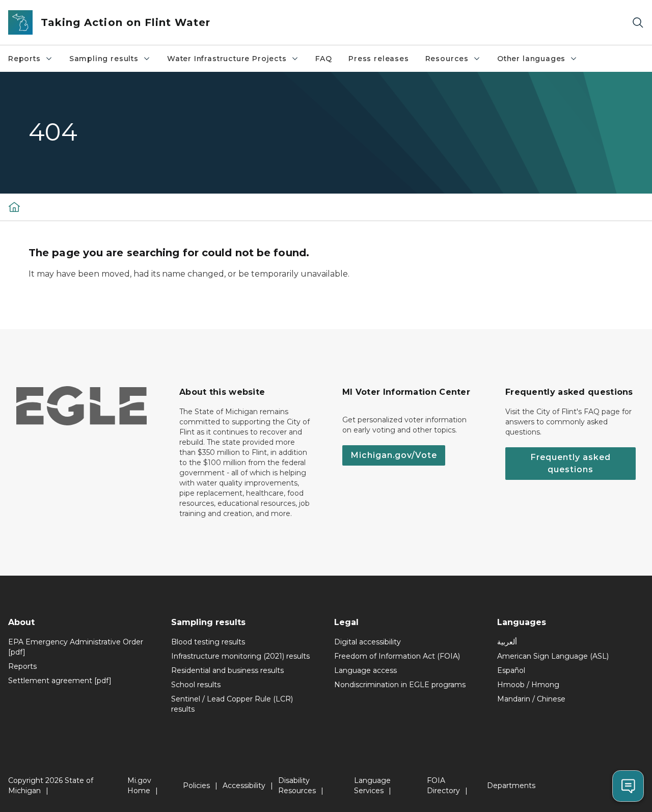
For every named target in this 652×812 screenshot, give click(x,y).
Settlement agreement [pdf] (60, 680)
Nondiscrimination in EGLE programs (400, 684)
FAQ (323, 58)
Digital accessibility (367, 641)
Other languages (531, 58)
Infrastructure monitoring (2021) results (240, 656)
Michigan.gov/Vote (393, 455)
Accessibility (244, 785)
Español (511, 670)
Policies (196, 785)
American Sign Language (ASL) (553, 656)
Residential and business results (227, 670)
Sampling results (104, 58)
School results (196, 684)
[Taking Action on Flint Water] (14, 206)
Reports (24, 58)
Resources (447, 58)
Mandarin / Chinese (531, 698)
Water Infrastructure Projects (227, 58)
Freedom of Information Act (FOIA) (397, 656)
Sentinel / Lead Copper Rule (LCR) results (232, 704)
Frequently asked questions (570, 463)
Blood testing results (208, 641)
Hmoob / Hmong (528, 684)
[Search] (638, 22)
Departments (511, 785)
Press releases (378, 58)
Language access (365, 670)
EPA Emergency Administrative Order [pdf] (75, 647)
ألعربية (507, 641)
